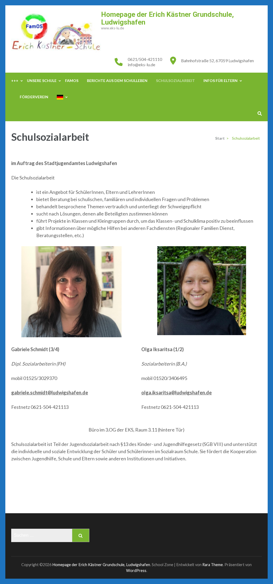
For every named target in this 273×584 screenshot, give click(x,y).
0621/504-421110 (145, 59)
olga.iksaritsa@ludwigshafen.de (176, 392)
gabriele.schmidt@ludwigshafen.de (49, 392)
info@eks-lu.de (141, 64)
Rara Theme (212, 564)
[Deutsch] (60, 97)
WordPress (136, 570)
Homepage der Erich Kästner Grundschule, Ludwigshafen (167, 18)
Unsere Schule (42, 80)
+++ (14, 80)
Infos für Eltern (220, 80)
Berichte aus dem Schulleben (117, 80)
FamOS (71, 80)
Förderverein (34, 97)
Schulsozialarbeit (175, 80)
